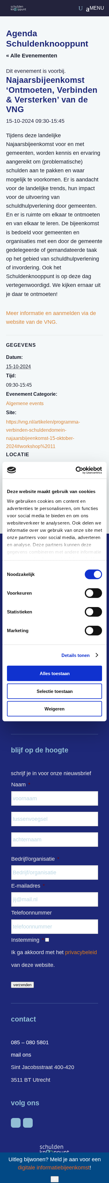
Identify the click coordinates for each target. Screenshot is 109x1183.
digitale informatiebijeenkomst (54, 1168)
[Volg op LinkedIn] (16, 1123)
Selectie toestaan (55, 691)
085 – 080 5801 (30, 1042)
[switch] (93, 593)
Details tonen (75, 655)
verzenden (22, 985)
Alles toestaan (55, 673)
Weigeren (54, 708)
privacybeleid (81, 952)
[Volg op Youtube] (28, 1123)
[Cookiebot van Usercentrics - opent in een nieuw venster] (77, 470)
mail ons (21, 1055)
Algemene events (25, 403)
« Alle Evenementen (31, 56)
